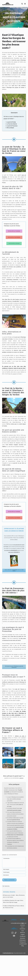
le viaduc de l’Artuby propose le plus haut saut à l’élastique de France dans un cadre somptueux (14, 713)
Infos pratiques (10, 127)
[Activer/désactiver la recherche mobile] (22, 3)
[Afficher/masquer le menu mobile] (25, 3)
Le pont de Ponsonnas (12, 126)
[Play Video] (14, 321)
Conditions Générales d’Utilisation (23, 938)
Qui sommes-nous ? (22, 925)
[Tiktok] (16, 933)
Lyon (3, 709)
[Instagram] (12, 933)
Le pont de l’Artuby (11, 122)
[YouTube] (14, 936)
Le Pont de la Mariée (12, 124)
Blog (22, 945)
